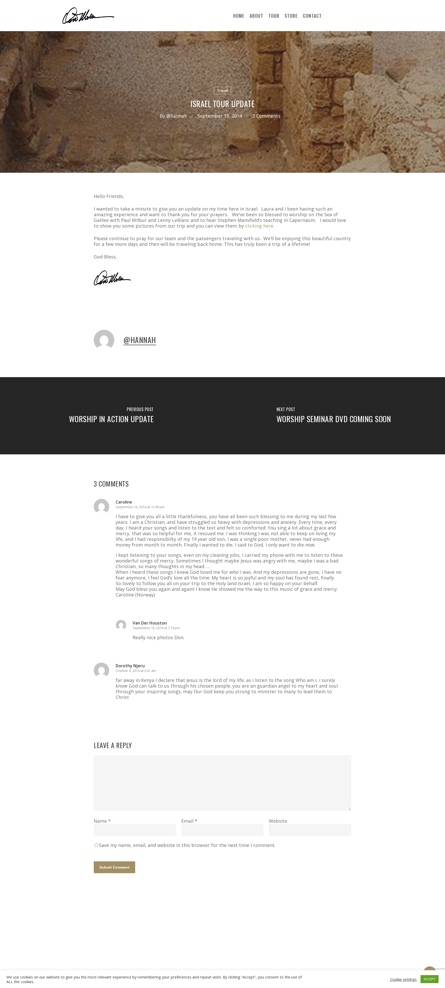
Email (189, 821)
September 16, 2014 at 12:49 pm (140, 507)
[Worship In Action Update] (111, 415)
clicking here (259, 226)
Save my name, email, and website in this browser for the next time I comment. (187, 845)
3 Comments (266, 116)
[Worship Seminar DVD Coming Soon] (333, 415)
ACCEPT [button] (429, 979)
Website (278, 821)
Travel (222, 90)
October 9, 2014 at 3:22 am (136, 670)
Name (102, 821)
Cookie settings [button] (403, 979)
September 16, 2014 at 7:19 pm (156, 628)
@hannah (176, 116)
